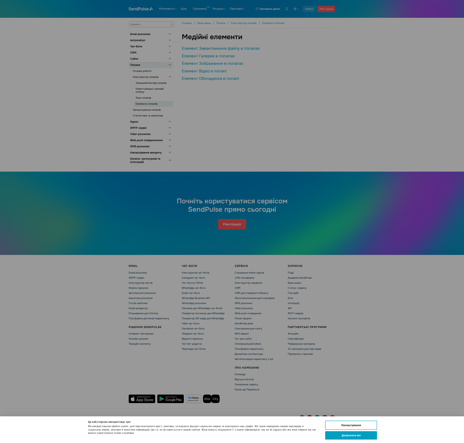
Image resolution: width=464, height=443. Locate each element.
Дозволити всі (351, 435)
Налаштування (351, 425)
